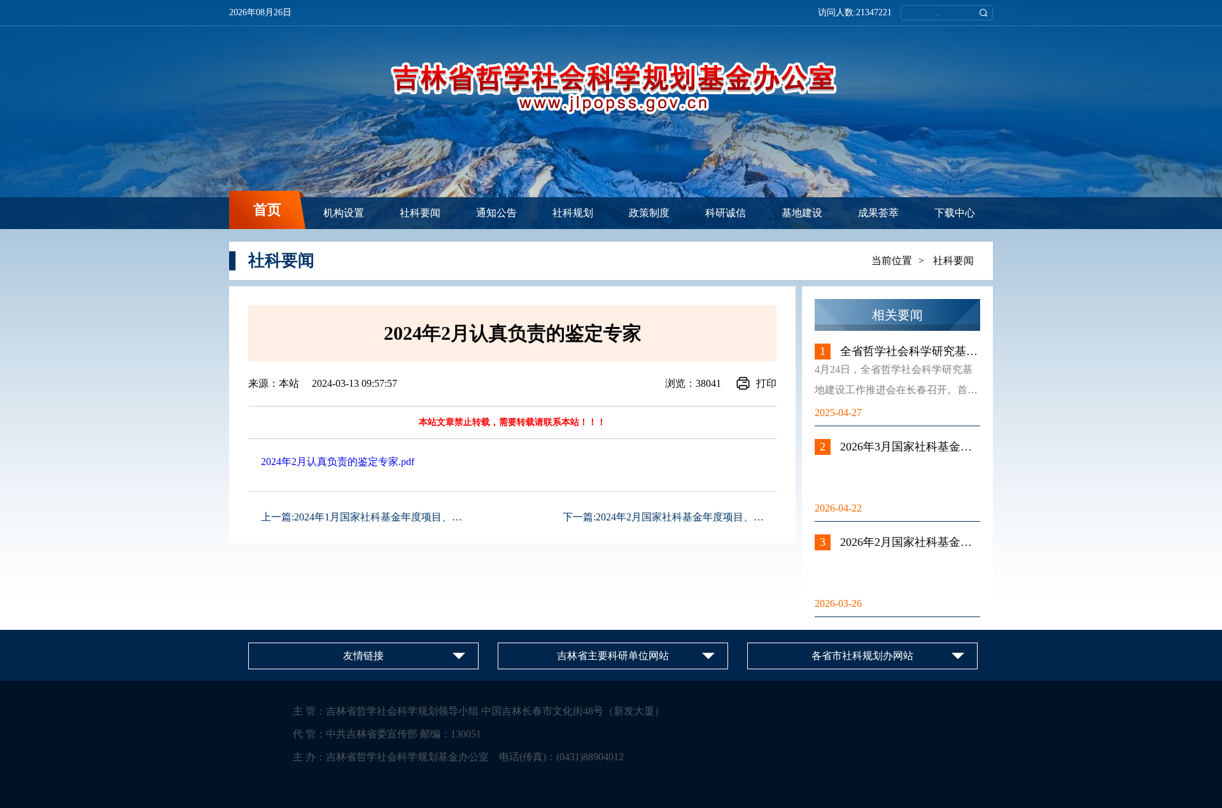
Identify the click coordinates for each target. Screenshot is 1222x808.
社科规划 (572, 212)
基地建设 (802, 212)
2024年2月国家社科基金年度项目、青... (683, 517)
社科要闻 (420, 212)
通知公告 (496, 212)
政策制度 (649, 212)
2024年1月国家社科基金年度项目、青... (382, 517)
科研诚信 (725, 212)
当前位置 (891, 260)
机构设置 (343, 212)
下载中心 (954, 212)
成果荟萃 (878, 212)
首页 (267, 210)
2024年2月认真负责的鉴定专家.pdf (337, 461)
